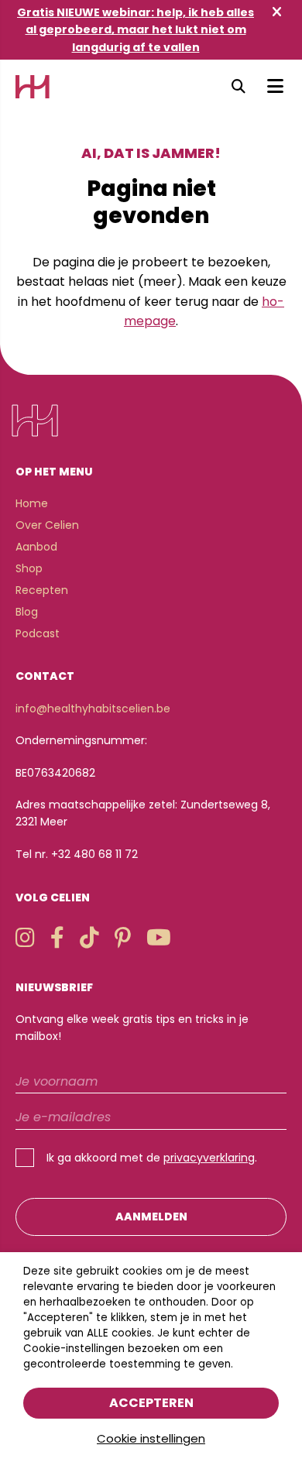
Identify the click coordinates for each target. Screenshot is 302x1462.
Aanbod (36, 546)
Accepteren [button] (151, 1403)
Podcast (37, 633)
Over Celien (47, 525)
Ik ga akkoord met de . (151, 1157)
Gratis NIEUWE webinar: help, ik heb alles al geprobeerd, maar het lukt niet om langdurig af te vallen (135, 30)
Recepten (41, 590)
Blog (26, 611)
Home (31, 503)
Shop (29, 568)
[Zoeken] (238, 87)
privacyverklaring (209, 1157)
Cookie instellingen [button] (151, 1438)
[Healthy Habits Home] (32, 86)
